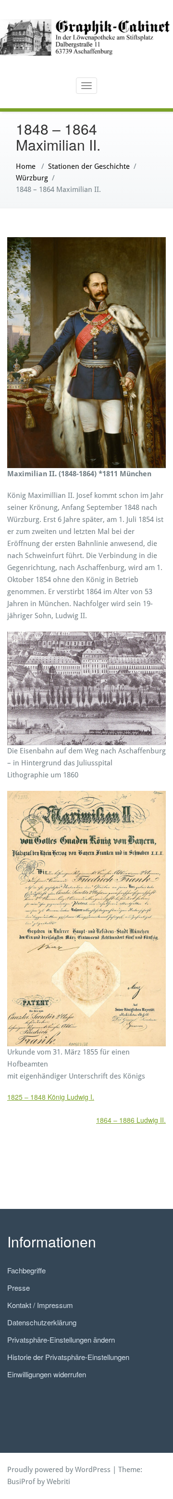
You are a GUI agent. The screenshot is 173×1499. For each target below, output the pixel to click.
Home (26, 166)
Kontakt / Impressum (40, 1305)
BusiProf (21, 1481)
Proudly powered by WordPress (59, 1469)
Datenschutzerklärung (41, 1322)
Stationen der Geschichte (89, 166)
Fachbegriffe (26, 1270)
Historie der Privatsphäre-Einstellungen (68, 1357)
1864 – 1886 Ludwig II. (131, 1120)
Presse (18, 1288)
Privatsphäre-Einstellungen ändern (61, 1339)
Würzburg (32, 178)
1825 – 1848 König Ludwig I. (50, 1097)
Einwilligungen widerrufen (46, 1374)
